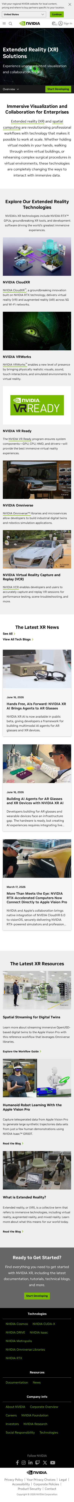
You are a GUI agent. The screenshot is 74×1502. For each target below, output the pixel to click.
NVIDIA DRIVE (15, 1332)
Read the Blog (12, 1143)
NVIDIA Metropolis (19, 1341)
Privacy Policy (13, 1479)
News (37, 1382)
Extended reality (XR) (27, 121)
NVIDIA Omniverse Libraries (25, 1349)
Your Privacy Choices (41, 1479)
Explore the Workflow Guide (21, 1051)
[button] (53, 24)
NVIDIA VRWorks (17, 357)
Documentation (17, 1382)
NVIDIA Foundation (34, 1415)
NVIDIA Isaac (39, 1332)
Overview (9, 89)
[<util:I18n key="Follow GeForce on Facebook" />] (17, 1462)
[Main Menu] (4, 23)
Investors (12, 1424)
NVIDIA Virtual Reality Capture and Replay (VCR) (31, 577)
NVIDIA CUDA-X (44, 1324)
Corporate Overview (44, 1407)
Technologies (48, 1432)
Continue (57, 14)
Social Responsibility (20, 1432)
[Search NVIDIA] (10, 23)
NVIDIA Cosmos (17, 1324)
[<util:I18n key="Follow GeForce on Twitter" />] (45, 1462)
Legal (63, 1479)
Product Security (29, 1489)
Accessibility (21, 1484)
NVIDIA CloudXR (16, 282)
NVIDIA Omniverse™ (17, 513)
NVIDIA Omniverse (18, 505)
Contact (50, 1489)
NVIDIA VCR (11, 587)
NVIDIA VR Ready (17, 431)
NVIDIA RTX (14, 1358)
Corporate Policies (46, 1484)
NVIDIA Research (35, 1424)
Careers (11, 1415)
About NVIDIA (15, 1407)
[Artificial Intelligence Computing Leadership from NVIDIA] (29, 23)
